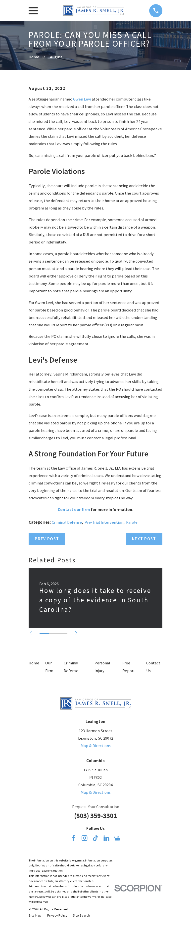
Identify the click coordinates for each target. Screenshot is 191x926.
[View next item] (76, 633)
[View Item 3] (62, 633)
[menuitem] (35, 915)
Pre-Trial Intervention (104, 522)
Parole (132, 522)
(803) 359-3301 (95, 816)
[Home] (93, 10)
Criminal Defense (67, 522)
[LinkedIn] (106, 838)
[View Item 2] (53, 633)
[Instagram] (84, 838)
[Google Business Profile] (117, 838)
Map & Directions (96, 745)
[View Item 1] (44, 633)
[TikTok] (95, 838)
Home (34, 663)
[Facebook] (73, 838)
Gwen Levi (82, 99)
